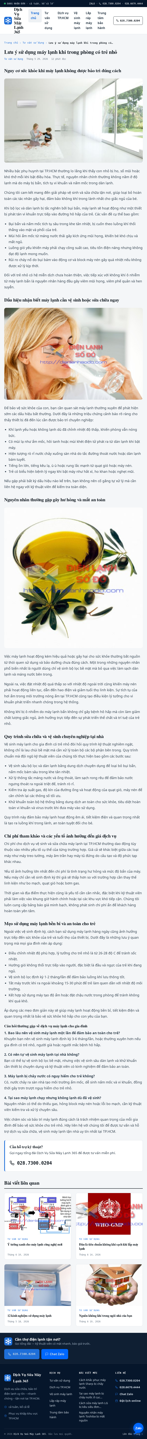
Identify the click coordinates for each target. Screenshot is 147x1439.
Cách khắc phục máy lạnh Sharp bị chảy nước (92, 1383)
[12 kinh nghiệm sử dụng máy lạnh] (37, 1285)
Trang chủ (35, 15)
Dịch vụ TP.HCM (63, 15)
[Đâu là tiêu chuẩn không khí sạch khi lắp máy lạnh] (109, 1214)
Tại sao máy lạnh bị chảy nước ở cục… (91, 1395)
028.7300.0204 (111, 3)
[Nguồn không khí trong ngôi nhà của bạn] (109, 1285)
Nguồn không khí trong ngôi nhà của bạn (105, 1315)
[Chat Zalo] (138, 1428)
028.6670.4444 (134, 3)
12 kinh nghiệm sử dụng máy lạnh (29, 1315)
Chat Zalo (57, 1354)
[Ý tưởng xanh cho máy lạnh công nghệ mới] (37, 1214)
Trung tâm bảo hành (102, 20)
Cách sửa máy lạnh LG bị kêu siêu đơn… (93, 1405)
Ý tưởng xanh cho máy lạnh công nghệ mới (34, 1244)
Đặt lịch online (130, 1401)
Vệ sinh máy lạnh (77, 20)
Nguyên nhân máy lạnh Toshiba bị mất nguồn (92, 1416)
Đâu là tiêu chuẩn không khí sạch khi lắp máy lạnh (108, 1246)
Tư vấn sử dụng (48, 20)
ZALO (92, 3)
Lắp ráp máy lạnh (89, 20)
